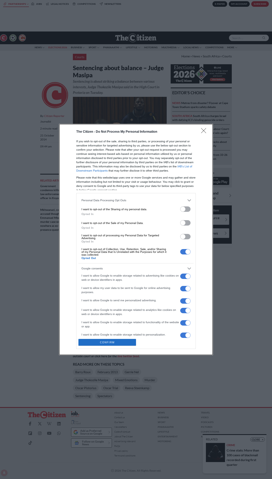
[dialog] (136, 239)
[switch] (185, 209)
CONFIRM (107, 342)
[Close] (205, 132)
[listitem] (136, 200)
